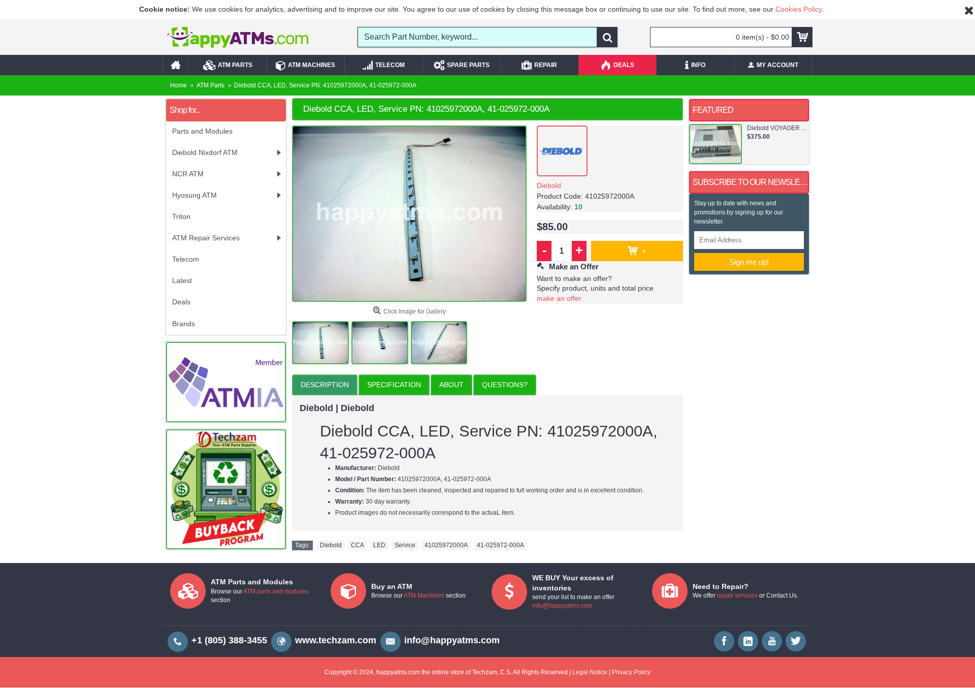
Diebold (549, 185)
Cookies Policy (798, 9)
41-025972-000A (500, 545)
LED (379, 545)
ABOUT (451, 385)
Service (405, 545)
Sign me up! (749, 262)
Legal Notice (589, 672)
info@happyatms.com (562, 605)
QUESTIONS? (505, 385)
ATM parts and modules (275, 591)
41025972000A (446, 545)
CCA (357, 545)
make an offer (559, 298)
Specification (394, 385)
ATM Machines (424, 595)
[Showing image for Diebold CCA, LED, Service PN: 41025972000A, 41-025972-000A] (409, 214)
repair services (737, 595)
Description (325, 385)
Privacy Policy (631, 672)
